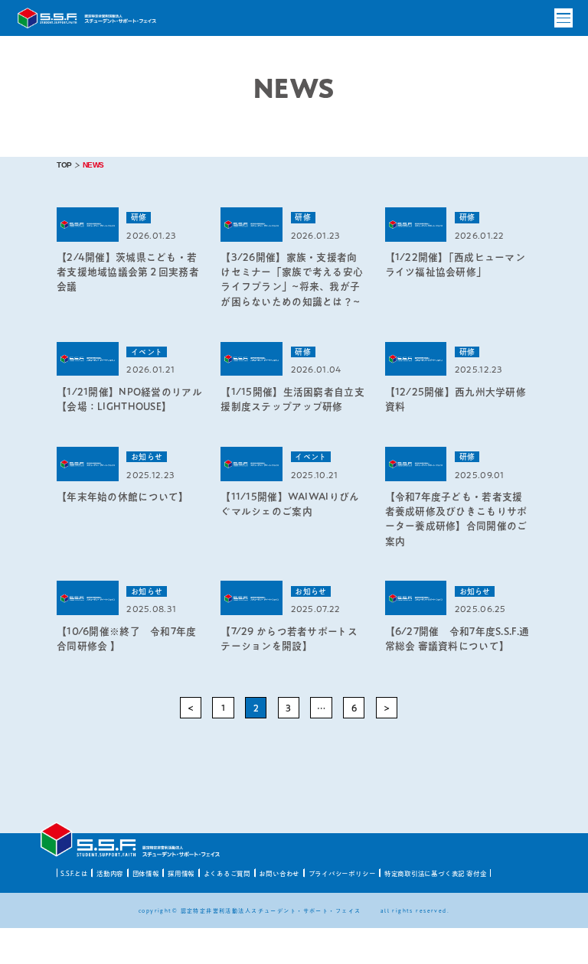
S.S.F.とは (73, 873)
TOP (64, 165)
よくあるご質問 (227, 873)
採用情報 (181, 873)
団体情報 (145, 873)
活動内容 (109, 873)
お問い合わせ (279, 873)
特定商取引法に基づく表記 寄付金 (435, 873)
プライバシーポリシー (342, 873)
